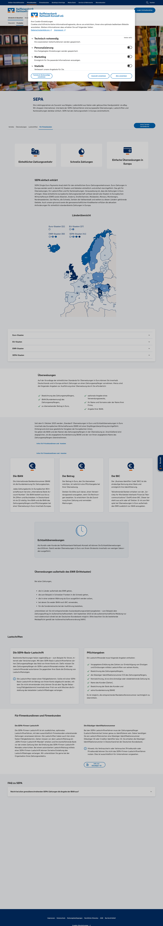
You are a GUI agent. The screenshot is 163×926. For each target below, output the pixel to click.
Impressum (59, 30)
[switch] (129, 47)
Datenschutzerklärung (40, 30)
